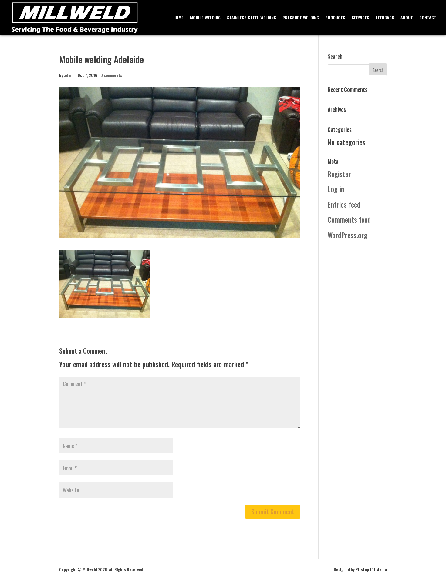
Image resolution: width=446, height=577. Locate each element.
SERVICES (360, 18)
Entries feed (344, 204)
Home (178, 18)
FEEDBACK (385, 18)
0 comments (111, 75)
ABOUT (406, 18)
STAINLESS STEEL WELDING (251, 18)
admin (69, 75)
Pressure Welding (300, 18)
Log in (336, 189)
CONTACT (427, 18)
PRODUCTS (335, 18)
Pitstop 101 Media (371, 569)
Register (339, 174)
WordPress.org (347, 235)
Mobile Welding (205, 18)
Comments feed (349, 220)
